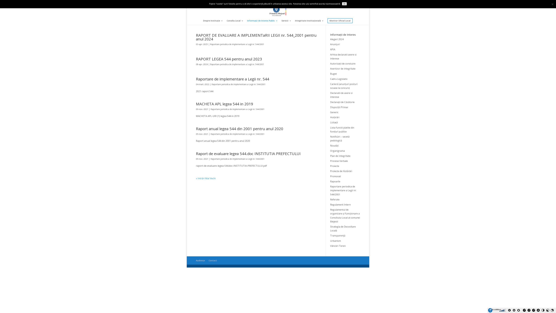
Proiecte (334, 166)
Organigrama (337, 150)
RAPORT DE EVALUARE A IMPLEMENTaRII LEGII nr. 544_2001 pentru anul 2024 (256, 37)
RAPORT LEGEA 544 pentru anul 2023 (229, 59)
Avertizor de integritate (342, 68)
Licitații (334, 122)
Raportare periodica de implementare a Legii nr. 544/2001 (237, 44)
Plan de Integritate (340, 156)
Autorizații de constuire (342, 63)
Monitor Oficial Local (340, 20)
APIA (332, 49)
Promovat (335, 176)
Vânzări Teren (338, 246)
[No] (552, 4)
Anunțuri (335, 44)
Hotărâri (334, 117)
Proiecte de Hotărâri (341, 171)
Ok (344, 4)
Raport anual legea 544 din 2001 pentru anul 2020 (239, 128)
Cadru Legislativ (339, 79)
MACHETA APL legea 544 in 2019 (224, 104)
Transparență (337, 235)
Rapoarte (335, 181)
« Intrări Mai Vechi (206, 178)
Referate (335, 199)
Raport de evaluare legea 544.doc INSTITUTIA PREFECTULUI (248, 153)
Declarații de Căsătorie (342, 102)
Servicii (284, 21)
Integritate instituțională (308, 21)
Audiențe (200, 260)
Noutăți (334, 145)
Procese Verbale (339, 161)
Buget (333, 73)
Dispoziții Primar (339, 107)
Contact (213, 260)
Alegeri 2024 (337, 39)
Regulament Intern (340, 204)
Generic (334, 112)
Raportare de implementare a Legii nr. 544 (232, 79)
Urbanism (335, 240)
